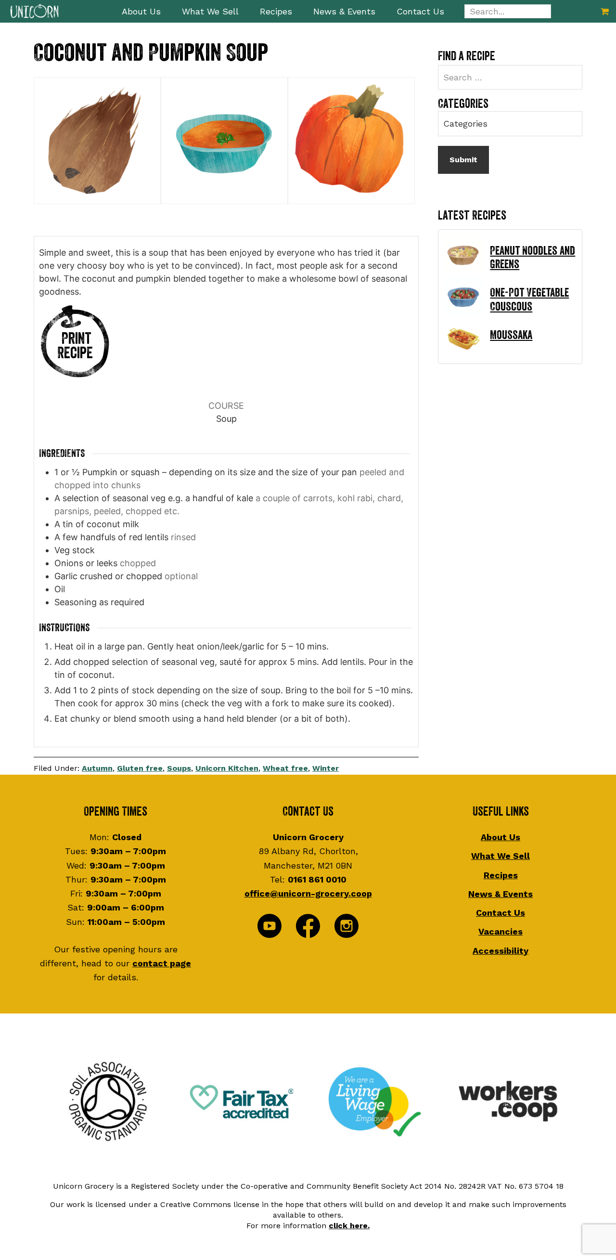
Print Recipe (75, 346)
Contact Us (500, 913)
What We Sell (500, 856)
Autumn (97, 768)
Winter (325, 768)
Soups (179, 768)
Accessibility (500, 951)
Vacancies (500, 931)
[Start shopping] (605, 11)
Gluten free (140, 768)
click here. (349, 1225)
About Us (500, 837)
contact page (161, 963)
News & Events (500, 894)
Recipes (501, 875)
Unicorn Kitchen (226, 768)
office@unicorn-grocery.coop (308, 893)
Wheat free (285, 768)
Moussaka (511, 335)
